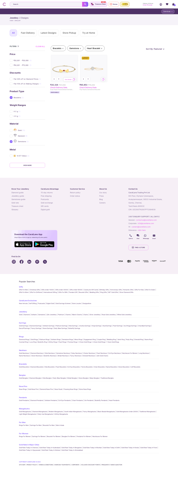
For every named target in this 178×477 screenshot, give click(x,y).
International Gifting (50, 292)
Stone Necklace (36, 356)
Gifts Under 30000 (61, 290)
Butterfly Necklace (50, 356)
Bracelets (23, 364)
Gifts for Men (23, 290)
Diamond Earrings (35, 326)
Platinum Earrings (61, 326)
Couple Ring (101, 339)
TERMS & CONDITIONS (46, 465)
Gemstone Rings (67, 339)
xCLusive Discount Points (90, 465)
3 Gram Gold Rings (85, 342)
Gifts (21, 287)
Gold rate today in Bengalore (72, 447)
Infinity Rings (52, 342)
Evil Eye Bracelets (74, 367)
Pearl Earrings (117, 326)
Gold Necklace (24, 353)
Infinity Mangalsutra (61, 414)
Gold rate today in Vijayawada (29, 450)
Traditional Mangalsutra (147, 411)
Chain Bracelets (99, 367)
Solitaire (34, 314)
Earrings (22, 323)
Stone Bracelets (123, 367)
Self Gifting (33, 303)
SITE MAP (22, 465)
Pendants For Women (84, 436)
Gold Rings (34, 339)
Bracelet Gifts (83, 292)
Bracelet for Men (49, 425)
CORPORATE (76, 465)
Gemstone (41, 314)
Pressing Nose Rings (70, 389)
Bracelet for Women (53, 436)
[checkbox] (29, 60)
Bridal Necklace (63, 356)
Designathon (87, 303)
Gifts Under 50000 (76, 290)
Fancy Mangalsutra (89, 411)
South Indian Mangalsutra (73, 411)
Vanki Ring (121, 339)
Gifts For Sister (150, 290)
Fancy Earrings (36, 328)
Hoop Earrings (96, 326)
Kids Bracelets (49, 367)
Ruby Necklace (76, 353)
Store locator (76, 303)
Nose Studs (58, 389)
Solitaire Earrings (48, 326)
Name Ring (148, 339)
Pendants (23, 397)
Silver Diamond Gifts (126, 292)
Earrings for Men (36, 425)
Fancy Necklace (75, 356)
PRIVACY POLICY (32, 465)
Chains (85, 314)
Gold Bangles (23, 378)
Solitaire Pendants (51, 400)
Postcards (41, 303)
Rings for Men (24, 425)
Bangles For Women (68, 436)
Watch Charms (77, 314)
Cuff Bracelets (135, 367)
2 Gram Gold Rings (99, 342)
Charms (68, 314)
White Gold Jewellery (124, 314)
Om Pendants (88, 400)
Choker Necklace (89, 353)
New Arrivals (23, 303)
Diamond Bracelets (36, 367)
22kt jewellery (51, 314)
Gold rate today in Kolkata (51, 450)
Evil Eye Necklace (114, 353)
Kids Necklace (50, 353)
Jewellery (23, 312)
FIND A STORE (140, 247)
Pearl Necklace (102, 353)
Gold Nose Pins (33, 389)
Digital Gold (50, 303)
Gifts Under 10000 (47, 290)
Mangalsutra (24, 409)
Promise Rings (72, 342)
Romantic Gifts (128, 290)
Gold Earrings (23, 326)
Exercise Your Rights (62, 465)
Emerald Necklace (89, 356)
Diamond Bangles (35, 378)
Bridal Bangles (72, 378)
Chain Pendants (77, 400)
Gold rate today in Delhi (111, 447)
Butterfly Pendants (101, 400)
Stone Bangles (83, 378)
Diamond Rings (24, 339)
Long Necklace (144, 353)
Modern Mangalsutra (56, 411)
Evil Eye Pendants (64, 400)
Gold (20, 314)
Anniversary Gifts (116, 290)
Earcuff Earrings (24, 328)
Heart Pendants (114, 400)
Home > (12, 20)
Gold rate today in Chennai (28, 447)
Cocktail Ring (23, 342)
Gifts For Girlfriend (36, 292)
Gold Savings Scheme (63, 303)
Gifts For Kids (139, 290)
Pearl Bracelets (61, 367)
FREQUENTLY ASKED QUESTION (112, 465)
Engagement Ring (90, 339)
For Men (22, 422)
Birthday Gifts (104, 290)
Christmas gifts (35, 290)
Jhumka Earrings (84, 326)
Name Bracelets (111, 367)
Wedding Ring (111, 339)
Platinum (61, 314)
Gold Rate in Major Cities (29, 445)
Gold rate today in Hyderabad (49, 447)
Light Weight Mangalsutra (27, 414)
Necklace (23, 350)
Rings (21, 337)
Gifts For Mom (23, 292)
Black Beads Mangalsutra (106, 411)
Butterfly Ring (42, 342)
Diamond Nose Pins (46, 389)
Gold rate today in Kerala (130, 447)
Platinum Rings (44, 339)
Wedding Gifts (94, 292)
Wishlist (167, 4)
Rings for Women (25, 436)
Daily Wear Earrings (60, 328)
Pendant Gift (73, 292)
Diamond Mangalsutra (39, 411)
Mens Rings (78, 339)
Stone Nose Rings (85, 389)
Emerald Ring (138, 339)
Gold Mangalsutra (25, 411)
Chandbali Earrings (144, 326)
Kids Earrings (73, 326)
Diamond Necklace (37, 353)
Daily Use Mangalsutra (45, 414)
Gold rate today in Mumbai (92, 447)
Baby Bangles (94, 378)
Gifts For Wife (62, 292)
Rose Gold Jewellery (109, 314)
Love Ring (33, 342)
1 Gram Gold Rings (113, 342)
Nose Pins (23, 386)
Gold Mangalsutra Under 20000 (127, 411)
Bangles (22, 375)
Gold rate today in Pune (148, 447)
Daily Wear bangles (59, 378)
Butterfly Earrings (74, 328)
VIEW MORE (27, 165)
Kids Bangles (47, 378)
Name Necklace (24, 356)
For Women (23, 433)
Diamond (27, 314)
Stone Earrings (47, 328)
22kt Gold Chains (102, 356)
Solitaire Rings (56, 339)
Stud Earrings (107, 326)
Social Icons (130, 235)
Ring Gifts (103, 292)
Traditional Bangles (107, 378)
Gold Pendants (24, 400)
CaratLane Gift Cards (91, 290)
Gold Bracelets (24, 367)
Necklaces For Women (129, 353)
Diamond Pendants (36, 400)
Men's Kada (60, 425)
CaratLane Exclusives (28, 300)
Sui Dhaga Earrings (130, 326)
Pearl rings (62, 342)
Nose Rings (23, 389)
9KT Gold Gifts (113, 292)
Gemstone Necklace (63, 353)
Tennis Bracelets (86, 367)
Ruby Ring (129, 339)
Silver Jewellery (94, 314)
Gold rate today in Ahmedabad (72, 450)
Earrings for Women (38, 436)
